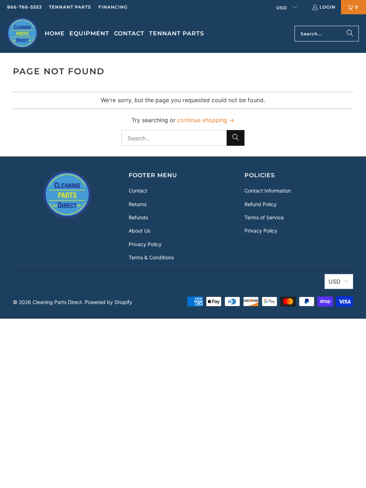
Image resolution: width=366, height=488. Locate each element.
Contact (138, 191)
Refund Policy (260, 204)
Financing (113, 7)
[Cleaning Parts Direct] (22, 33)
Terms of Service (264, 217)
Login (328, 7)
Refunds (138, 217)
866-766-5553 (24, 7)
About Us (139, 231)
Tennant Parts (70, 7)
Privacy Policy (145, 244)
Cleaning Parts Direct (57, 302)
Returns (138, 204)
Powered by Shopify (108, 302)
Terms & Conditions (151, 257)
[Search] (350, 33)
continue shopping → (205, 120)
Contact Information (267, 191)
